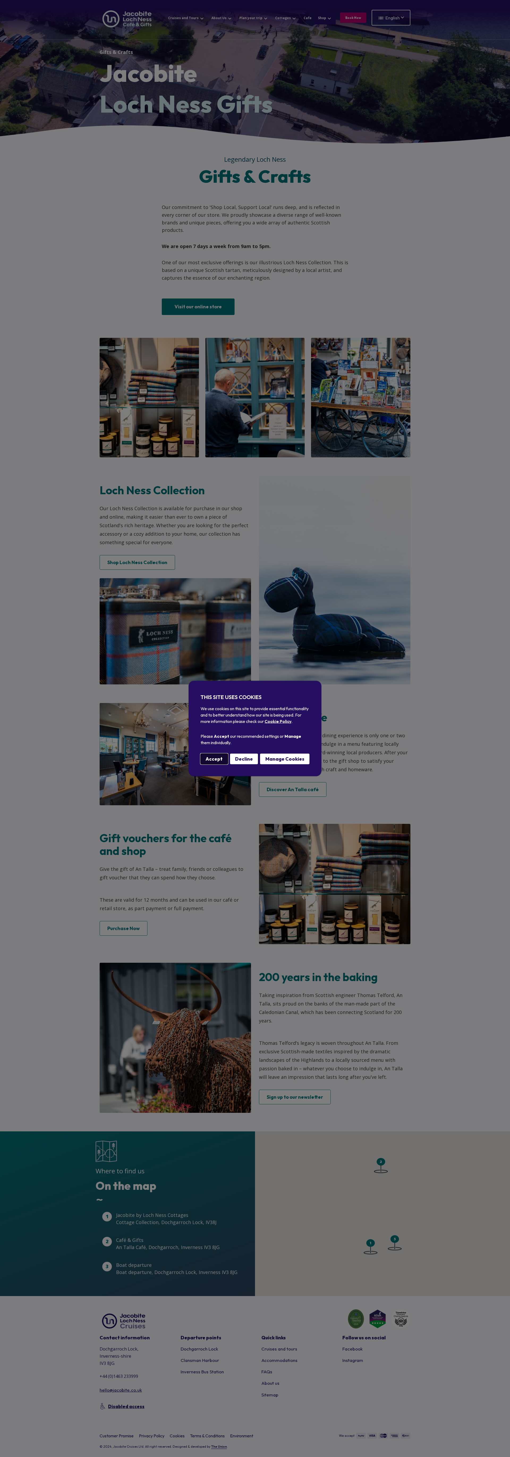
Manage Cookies (284, 759)
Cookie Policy (278, 721)
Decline (244, 759)
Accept (214, 759)
